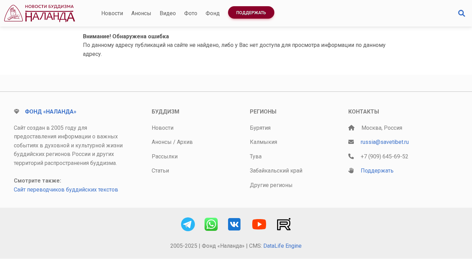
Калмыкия (263, 142)
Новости (112, 13)
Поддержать (251, 12)
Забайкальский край (276, 170)
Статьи (160, 170)
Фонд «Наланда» (50, 111)
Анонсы (141, 13)
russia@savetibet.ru (385, 142)
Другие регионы (271, 185)
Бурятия (260, 128)
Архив (185, 142)
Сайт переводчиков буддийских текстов (66, 189)
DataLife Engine (282, 246)
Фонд (213, 13)
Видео (168, 13)
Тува (256, 156)
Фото (190, 13)
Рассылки (165, 156)
